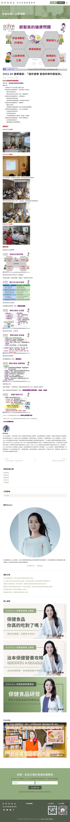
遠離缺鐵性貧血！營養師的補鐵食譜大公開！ (16, 592)
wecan (47, 819)
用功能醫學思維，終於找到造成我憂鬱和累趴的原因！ (18, 578)
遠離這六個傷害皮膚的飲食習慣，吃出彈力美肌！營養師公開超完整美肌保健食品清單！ (28, 586)
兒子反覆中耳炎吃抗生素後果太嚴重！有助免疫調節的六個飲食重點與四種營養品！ (27, 581)
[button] (67, 3)
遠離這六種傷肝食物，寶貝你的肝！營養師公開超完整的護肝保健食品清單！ (25, 584)
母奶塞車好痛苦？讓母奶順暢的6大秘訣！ (15, 589)
